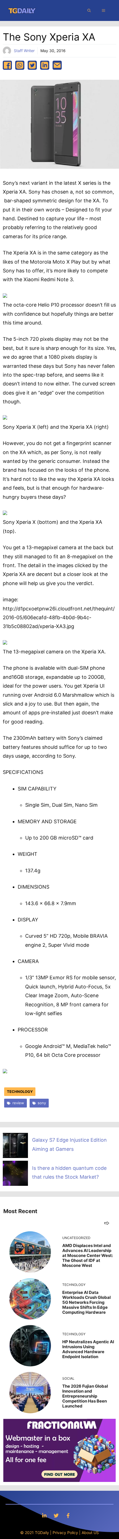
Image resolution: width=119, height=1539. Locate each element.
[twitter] (32, 65)
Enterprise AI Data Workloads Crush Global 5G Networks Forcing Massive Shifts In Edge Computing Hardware (86, 1302)
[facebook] (7, 65)
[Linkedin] (44, 1515)
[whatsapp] (19, 65)
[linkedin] (44, 65)
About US (90, 1532)
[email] (57, 65)
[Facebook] (68, 1515)
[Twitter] (56, 1515)
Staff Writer (24, 50)
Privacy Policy (65, 1532)
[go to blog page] (107, 1223)
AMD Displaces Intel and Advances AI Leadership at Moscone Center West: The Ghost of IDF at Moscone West (87, 1255)
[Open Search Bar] (89, 10)
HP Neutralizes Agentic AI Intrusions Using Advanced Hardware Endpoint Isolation (88, 1349)
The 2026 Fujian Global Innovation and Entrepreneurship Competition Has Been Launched (85, 1396)
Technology (20, 1091)
